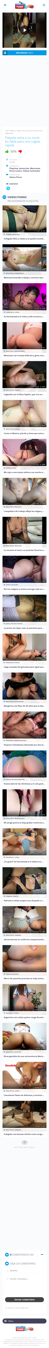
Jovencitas (24, 168)
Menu (10, 1321)
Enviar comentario (24, 1299)
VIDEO (24, 52)
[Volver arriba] (43, 1343)
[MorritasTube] (24, 5)
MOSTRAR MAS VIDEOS (24, 1147)
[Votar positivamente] (7, 151)
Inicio (6, 130)
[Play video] (24, 30)
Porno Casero (15, 171)
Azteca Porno (15, 177)
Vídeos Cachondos (31, 171)
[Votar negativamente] (20, 151)
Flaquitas (12, 130)
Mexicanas (35, 168)
